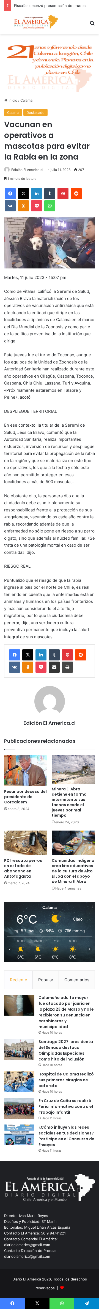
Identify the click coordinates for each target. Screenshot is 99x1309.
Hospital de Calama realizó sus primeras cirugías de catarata (66, 1079)
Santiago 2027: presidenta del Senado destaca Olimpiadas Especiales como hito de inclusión (65, 1050)
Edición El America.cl (27, 170)
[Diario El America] (36, 22)
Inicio (12, 100)
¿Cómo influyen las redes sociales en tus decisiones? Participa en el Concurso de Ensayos (66, 1135)
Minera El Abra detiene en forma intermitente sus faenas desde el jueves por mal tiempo (69, 802)
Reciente (18, 979)
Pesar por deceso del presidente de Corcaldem (25, 797)
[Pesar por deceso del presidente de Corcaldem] (25, 771)
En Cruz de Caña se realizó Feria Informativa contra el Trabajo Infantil (65, 1106)
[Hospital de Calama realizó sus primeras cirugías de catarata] (19, 1081)
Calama (26, 100)
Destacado (35, 112)
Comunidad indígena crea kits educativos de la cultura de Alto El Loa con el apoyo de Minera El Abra (73, 871)
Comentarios (76, 979)
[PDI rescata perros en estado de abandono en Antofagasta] (25, 843)
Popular (45, 979)
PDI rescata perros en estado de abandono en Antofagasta (23, 868)
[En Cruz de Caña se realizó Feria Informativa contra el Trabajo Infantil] (19, 1108)
